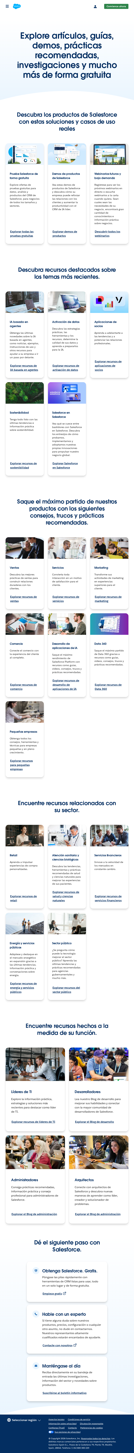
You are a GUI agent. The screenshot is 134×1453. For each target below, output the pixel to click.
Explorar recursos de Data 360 (108, 687)
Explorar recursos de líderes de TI (33, 1122)
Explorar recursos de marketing (108, 599)
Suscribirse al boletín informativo (65, 1393)
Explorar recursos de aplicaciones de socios (108, 366)
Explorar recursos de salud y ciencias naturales (66, 896)
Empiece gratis (52, 1293)
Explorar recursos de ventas (23, 599)
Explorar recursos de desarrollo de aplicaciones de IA (66, 685)
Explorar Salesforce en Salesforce (65, 465)
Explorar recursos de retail (23, 898)
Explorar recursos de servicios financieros (108, 898)
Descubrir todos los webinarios (107, 234)
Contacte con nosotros (57, 1345)
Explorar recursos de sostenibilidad (23, 465)
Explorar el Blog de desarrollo (94, 1122)
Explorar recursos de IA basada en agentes (24, 368)
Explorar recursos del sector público (66, 990)
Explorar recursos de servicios (66, 599)
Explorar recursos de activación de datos (66, 368)
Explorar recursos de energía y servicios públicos (23, 988)
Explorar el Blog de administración (34, 1214)
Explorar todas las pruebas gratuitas (22, 234)
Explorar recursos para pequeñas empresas (21, 765)
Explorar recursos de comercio (23, 687)
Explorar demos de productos (65, 234)
